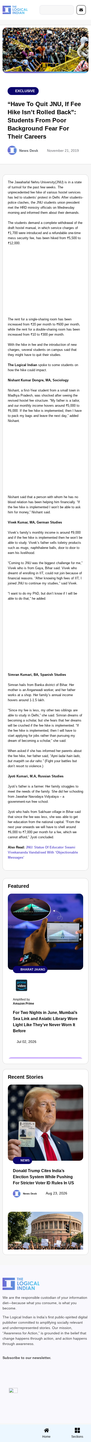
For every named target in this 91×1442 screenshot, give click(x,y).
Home (46, 1436)
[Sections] (15, 1429)
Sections (14, 1438)
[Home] (46, 1430)
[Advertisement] (45, 282)
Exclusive (25, 91)
